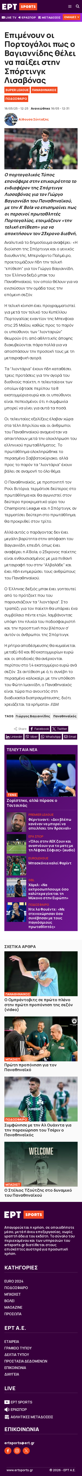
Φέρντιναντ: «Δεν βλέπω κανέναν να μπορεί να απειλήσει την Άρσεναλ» (49, 824)
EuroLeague (38, 858)
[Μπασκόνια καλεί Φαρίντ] (16, 865)
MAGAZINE (13, 1307)
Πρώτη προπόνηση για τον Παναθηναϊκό (30, 1067)
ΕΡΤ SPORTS (21, 1402)
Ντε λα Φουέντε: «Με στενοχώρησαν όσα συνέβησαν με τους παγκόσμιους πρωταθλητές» (46, 918)
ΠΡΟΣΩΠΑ (12, 1313)
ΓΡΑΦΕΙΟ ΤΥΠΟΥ (18, 1348)
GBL (31, 880)
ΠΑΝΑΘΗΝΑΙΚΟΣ (44, 90)
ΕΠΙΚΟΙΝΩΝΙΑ (15, 1367)
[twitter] (26, 1450)
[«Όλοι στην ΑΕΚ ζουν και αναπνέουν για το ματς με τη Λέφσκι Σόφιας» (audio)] (16, 844)
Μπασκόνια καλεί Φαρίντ (50, 863)
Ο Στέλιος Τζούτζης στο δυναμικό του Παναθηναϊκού (38, 1193)
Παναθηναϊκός (65, 716)
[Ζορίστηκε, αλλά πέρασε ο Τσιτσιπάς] (41, 775)
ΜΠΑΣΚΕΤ (12, 1059)
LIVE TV (10, 17)
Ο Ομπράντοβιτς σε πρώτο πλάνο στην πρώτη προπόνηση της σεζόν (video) (38, 1004)
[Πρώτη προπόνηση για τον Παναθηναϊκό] (41, 1038)
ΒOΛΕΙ (9, 1300)
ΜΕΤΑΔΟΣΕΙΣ (51, 17)
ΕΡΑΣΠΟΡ (29, 17)
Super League (17, 90)
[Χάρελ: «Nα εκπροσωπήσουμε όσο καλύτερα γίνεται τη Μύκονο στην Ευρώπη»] (16, 887)
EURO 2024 (13, 1281)
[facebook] (7, 1450)
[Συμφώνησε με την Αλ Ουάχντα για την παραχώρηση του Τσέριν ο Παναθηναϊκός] (41, 1099)
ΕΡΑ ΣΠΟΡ (35, 836)
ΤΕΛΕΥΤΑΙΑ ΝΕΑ (22, 749)
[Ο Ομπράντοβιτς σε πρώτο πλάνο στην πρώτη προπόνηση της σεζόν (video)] (41, 973)
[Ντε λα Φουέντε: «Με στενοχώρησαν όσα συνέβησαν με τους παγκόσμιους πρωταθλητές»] (16, 912)
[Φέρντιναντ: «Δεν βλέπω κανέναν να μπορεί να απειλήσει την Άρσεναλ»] (16, 822)
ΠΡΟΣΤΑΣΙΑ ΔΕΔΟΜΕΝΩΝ (25, 1361)
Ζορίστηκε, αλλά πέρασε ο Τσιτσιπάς (32, 803)
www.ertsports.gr (20, 1470)
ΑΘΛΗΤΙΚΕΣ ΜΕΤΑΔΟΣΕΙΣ (32, 1417)
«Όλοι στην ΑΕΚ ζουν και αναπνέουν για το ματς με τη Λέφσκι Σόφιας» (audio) (51, 845)
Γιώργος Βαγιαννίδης (33, 716)
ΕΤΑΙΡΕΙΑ (11, 1341)
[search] (78, 6)
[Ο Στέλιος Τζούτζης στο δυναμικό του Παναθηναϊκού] (41, 1164)
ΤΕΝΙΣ (12, 795)
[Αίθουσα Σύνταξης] (10, 119)
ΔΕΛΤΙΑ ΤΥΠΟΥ (16, 1354)
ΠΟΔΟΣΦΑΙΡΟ (16, 99)
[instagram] (17, 1450)
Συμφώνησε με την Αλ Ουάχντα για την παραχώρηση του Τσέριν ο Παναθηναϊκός (38, 1129)
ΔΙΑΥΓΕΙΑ (11, 1374)
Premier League (41, 815)
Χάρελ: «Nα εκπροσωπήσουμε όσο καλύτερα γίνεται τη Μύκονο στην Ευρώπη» (48, 891)
